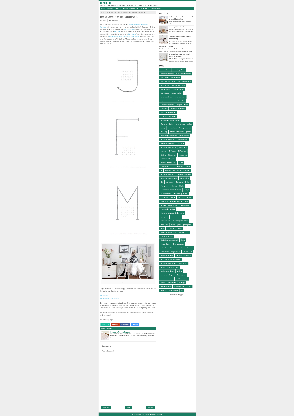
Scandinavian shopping (168, 112)
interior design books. (180, 194)
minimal (179, 271)
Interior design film (167, 236)
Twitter (135, 324)
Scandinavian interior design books (172, 213)
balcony (190, 248)
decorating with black (168, 174)
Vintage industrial (185, 128)
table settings (171, 228)
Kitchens (174, 186)
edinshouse (105, 3)
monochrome (175, 77)
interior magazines (176, 201)
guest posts (164, 225)
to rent (189, 286)
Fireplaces (179, 167)
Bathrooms (164, 201)
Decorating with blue (182, 182)
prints (162, 228)
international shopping (168, 143)
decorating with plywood (168, 147)
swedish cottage (176, 93)
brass (172, 217)
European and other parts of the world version (124, 36)
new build (170, 279)
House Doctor (183, 232)
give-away (164, 132)
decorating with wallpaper (169, 178)
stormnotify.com (166, 286)
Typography (164, 217)
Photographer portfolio (168, 209)
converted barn (165, 221)
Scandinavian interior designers (171, 190)
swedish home (165, 70)
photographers (184, 178)
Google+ (115, 324)
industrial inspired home (168, 163)
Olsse (183, 240)
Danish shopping (182, 139)
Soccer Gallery (165, 244)
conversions (183, 155)
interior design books (167, 271)
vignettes (164, 290)
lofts (186, 201)
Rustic (187, 167)
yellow (189, 197)
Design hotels (172, 205)
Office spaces (184, 136)
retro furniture (172, 283)
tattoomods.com (179, 286)
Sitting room (172, 155)
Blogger (180, 294)
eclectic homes (166, 194)
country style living (183, 170)
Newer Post (106, 407)
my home (181, 143)
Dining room (164, 186)
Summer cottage (178, 89)
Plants (181, 186)
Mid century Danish (167, 124)
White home (164, 77)
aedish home (180, 248)
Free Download (111, 12)
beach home (165, 252)
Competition (164, 167)
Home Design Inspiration (130, 5)
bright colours (175, 252)
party (179, 225)
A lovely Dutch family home (179, 27)
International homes (167, 74)
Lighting (163, 155)
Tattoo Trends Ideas (167, 248)
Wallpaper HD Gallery (166, 46)
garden (188, 132)
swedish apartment (179, 70)
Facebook (125, 324)
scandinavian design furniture (170, 120)
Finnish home (172, 128)
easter (163, 267)
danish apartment (166, 97)
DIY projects (182, 151)
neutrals (163, 205)
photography (187, 225)
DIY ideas (172, 151)
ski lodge (182, 283)
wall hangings (173, 290)
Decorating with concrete (169, 136)
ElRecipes (110, 5)
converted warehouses (183, 255)
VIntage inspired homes (168, 116)
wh (181, 290)
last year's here (129, 29)
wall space (181, 197)
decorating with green (184, 174)
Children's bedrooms (167, 105)
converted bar (187, 252)
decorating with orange (168, 263)
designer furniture (182, 105)
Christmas (164, 108)
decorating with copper (180, 221)
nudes (173, 225)
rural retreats (165, 93)
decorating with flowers (173, 259)
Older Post (151, 407)
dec (162, 259)
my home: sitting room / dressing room (173, 275)
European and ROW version (109, 298)
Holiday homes (165, 89)
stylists (189, 124)
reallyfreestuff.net (181, 279)
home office (183, 147)
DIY (172, 167)
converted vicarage (167, 255)
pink (162, 182)
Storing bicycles (178, 244)
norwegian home (180, 97)
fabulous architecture (177, 132)
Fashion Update (152, 5)
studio (181, 163)
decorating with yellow (168, 159)
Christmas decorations (177, 108)
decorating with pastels (177, 101)
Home (103, 8)
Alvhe (180, 228)
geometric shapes (173, 267)
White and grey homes (168, 81)
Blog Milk (117, 32)
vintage (163, 128)
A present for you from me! (120, 332)
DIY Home (118, 5)
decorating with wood (167, 139)
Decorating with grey (178, 85)
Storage (186, 190)
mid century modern (184, 81)
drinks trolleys (182, 263)
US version (132, 34)
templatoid (159, 414)
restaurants (164, 197)
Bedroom (164, 151)
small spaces (180, 124)
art (161, 170)
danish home (165, 85)
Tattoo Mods (142, 5)
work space (169, 182)
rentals (163, 283)
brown (179, 217)
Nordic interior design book (169, 240)
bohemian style (170, 170)
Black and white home (183, 74)
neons (163, 279)
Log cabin (164, 101)
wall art (173, 197)
